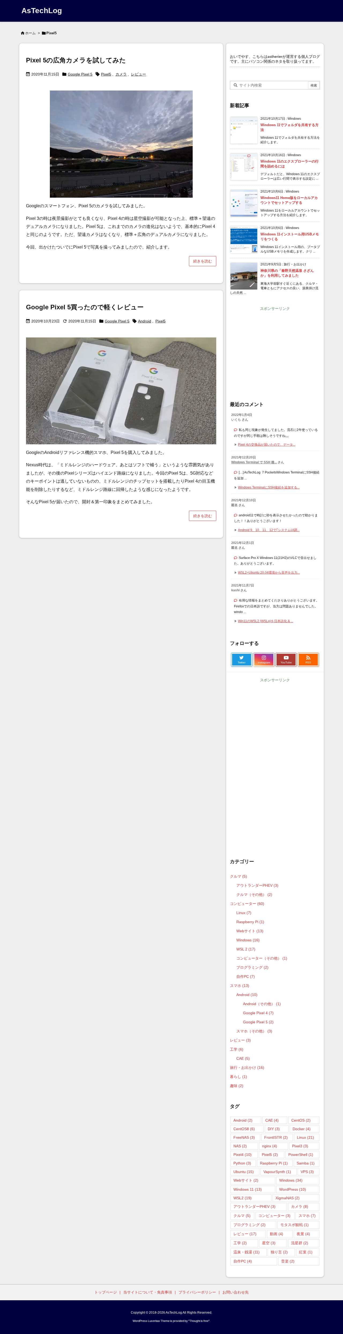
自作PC (245, 976)
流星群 (299, 1243)
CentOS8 (244, 1129)
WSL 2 (245, 949)
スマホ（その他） (254, 1031)
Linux (243, 913)
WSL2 (242, 1198)
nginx (269, 1146)
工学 (236, 1049)
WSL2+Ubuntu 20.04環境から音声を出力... (269, 572)
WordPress (292, 1189)
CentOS (301, 1120)
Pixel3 (300, 1146)
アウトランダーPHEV (257, 885)
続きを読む (202, 261)
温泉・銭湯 (246, 1252)
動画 (276, 1234)
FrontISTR (276, 1137)
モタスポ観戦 (294, 1225)
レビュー (138, 74)
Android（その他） (262, 1004)
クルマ (238, 876)
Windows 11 (247, 1189)
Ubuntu (243, 1172)
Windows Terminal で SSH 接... (254, 462)
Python (242, 1163)
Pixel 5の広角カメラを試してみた (76, 60)
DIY (274, 1129)
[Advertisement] (275, 350)
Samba (306, 1163)
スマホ (239, 985)
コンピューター (247, 903)
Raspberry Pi (250, 922)
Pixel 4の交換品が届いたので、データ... (266, 444)
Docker (302, 1129)
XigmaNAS (287, 1198)
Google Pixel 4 (258, 1013)
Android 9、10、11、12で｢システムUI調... (269, 530)
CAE (243, 1058)
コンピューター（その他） (261, 958)
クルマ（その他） (254, 894)
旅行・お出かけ (247, 1067)
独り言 (279, 1252)
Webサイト (249, 931)
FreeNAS (244, 1137)
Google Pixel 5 (80, 74)
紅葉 (305, 1252)
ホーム (30, 33)
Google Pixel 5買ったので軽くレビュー (85, 307)
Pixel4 (242, 1154)
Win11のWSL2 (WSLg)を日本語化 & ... (265, 621)
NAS (240, 1146)
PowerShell (300, 1154)
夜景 (303, 1234)
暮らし (238, 1076)
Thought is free (198, 1320)
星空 (268, 1243)
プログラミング (252, 967)
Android (144, 321)
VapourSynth (277, 1172)
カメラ (121, 74)
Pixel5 (106, 74)
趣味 (236, 1086)
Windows (248, 940)
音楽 (287, 1261)
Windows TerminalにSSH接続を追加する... (269, 487)
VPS (307, 1172)
